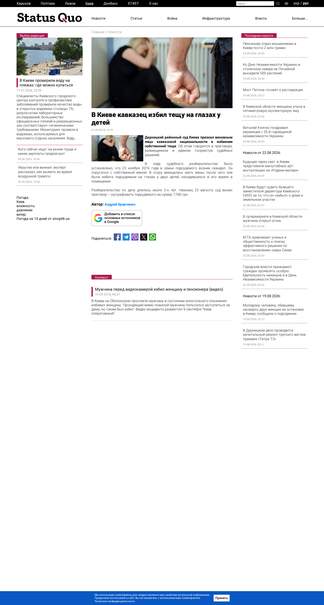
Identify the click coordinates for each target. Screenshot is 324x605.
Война (172, 18)
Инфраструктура (216, 18)
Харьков (24, 3)
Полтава (48, 3)
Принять (221, 598)
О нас (153, 3)
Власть (261, 18)
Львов (70, 3)
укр (296, 3)
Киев (89, 3)
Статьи (136, 18)
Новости (98, 18)
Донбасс (111, 3)
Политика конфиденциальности (115, 601)
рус (306, 3)
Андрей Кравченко (120, 204)
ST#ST (133, 3)
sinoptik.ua (61, 219)
